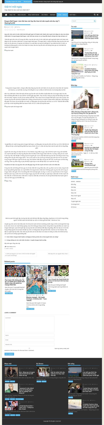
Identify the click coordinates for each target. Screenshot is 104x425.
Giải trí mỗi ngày (13, 6)
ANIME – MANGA (62, 15)
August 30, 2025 (31, 295)
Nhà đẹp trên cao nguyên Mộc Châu (57, 253)
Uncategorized (75, 204)
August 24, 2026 (89, 31)
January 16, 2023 (56, 368)
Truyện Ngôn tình (76, 201)
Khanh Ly (18, 27)
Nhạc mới (73, 193)
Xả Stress (45, 15)
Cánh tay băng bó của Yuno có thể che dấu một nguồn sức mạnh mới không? (20, 254)
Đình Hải (19, 278)
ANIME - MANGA (9, 248)
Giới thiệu (72, 15)
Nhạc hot (73, 190)
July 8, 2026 (88, 65)
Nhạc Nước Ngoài (33, 15)
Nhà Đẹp (52, 15)
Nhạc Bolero (22, 15)
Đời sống (74, 46)
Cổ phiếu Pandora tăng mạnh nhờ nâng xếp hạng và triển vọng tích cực (53, 1)
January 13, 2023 (24, 368)
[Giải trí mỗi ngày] (6, 14)
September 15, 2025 (10, 278)
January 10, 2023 (24, 384)
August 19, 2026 (89, 48)
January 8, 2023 (23, 402)
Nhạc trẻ (12, 15)
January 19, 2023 (53, 277)
